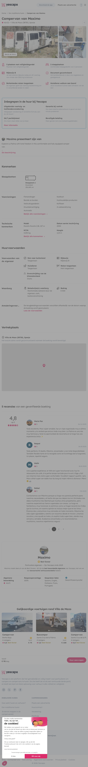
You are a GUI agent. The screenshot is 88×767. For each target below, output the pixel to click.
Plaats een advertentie (41, 703)
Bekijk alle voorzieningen (35, 214)
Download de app (45, 5)
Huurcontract (37, 707)
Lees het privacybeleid (10, 749)
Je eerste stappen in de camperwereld (11, 712)
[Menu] (83, 4)
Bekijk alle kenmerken (33, 236)
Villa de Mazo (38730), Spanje (23, 22)
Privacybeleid (60, 760)
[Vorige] (4, 622)
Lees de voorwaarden (33, 311)
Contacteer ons (14, 760)
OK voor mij (36, 756)
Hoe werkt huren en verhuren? (14, 703)
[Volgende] (30, 622)
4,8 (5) (6, 22)
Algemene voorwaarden (43, 760)
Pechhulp (35, 716)
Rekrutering (27, 760)
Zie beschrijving (9, 152)
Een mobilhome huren (10, 707)
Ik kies (13, 756)
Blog (3, 760)
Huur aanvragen (77, 660)
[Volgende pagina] (63, 529)
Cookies (71, 760)
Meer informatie (11, 125)
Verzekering (36, 711)
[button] (4, 763)
